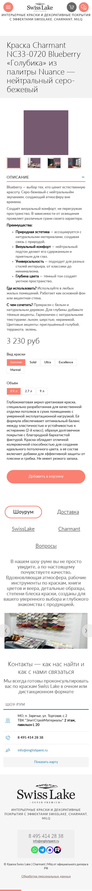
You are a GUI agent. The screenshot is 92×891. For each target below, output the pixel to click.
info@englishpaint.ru (33, 750)
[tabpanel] (46, 631)
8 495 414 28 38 (30, 737)
